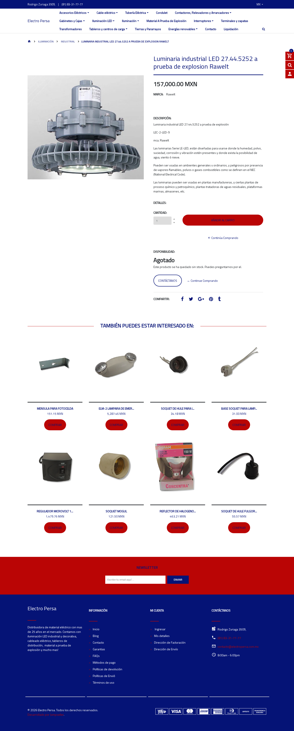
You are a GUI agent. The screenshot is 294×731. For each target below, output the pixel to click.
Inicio (96, 629)
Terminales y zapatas (234, 21)
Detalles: (159, 202)
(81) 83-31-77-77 (72, 4)
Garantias (99, 649)
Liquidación (231, 29)
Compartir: (161, 299)
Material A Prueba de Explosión (166, 21)
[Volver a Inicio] (29, 42)
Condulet (161, 12)
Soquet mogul (116, 511)
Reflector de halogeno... (178, 511)
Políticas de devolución (107, 669)
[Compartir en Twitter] (191, 299)
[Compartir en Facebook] (182, 299)
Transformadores (70, 29)
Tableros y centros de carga (107, 29)
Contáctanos (167, 280)
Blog (96, 635)
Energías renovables (182, 29)
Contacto (210, 29)
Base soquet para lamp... (239, 408)
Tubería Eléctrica (135, 12)
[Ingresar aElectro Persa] (289, 74)
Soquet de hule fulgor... (239, 511)
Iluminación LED (102, 21)
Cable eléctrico (106, 12)
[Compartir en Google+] (201, 299)
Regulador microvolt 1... (55, 511)
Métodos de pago (104, 662)
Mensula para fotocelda (55, 408)
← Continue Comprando (202, 280)
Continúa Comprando (224, 237)
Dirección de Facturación (170, 642)
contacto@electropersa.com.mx (238, 646)
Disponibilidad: (164, 251)
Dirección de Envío (166, 649)
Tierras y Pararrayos (148, 29)
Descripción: (162, 118)
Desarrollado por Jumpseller (46, 714)
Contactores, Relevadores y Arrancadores (202, 12)
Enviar (178, 580)
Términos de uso (103, 682)
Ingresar (160, 629)
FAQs (96, 656)
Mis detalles (162, 635)
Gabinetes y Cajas (70, 21)
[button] (259, 4)
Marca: (158, 94)
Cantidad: (160, 212)
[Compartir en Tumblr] (219, 299)
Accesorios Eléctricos (73, 12)
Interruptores (202, 21)
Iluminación (129, 21)
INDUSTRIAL (67, 41)
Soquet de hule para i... (177, 408)
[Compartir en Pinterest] (211, 299)
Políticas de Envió (104, 676)
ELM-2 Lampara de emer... (116, 408)
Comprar (55, 425)
